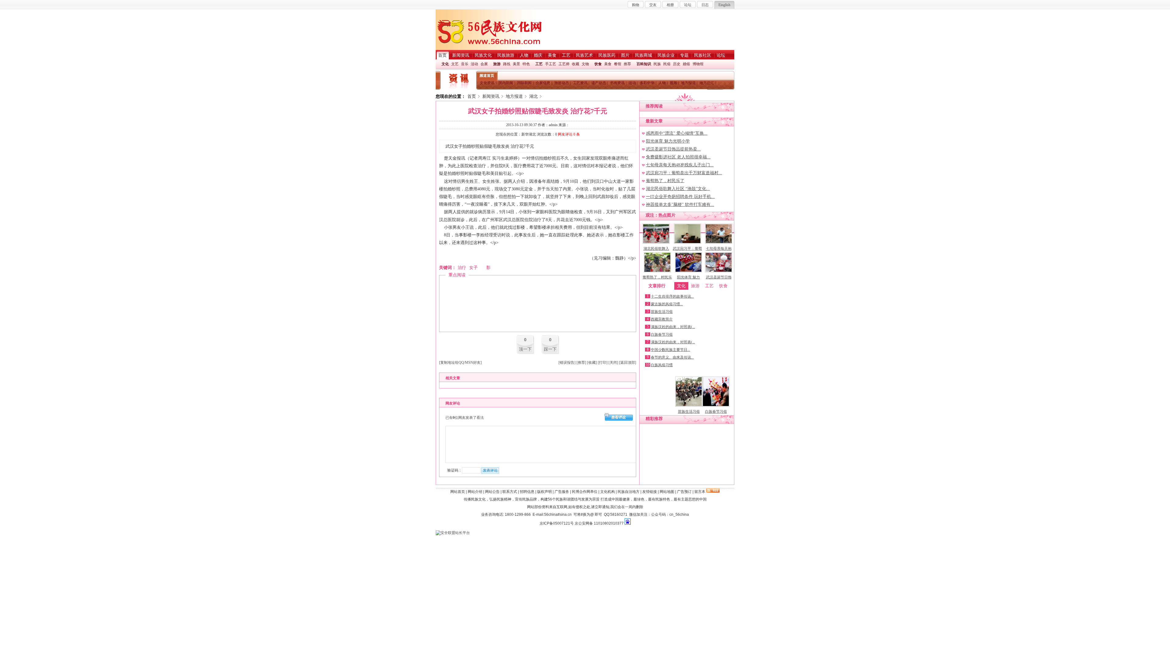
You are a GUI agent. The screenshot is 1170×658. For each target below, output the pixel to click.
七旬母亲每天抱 (719, 248)
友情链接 (649, 492)
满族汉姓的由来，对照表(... (673, 327)
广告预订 (684, 492)
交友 (653, 5)
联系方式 (509, 492)
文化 (445, 64)
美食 (608, 64)
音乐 (464, 64)
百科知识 (643, 64)
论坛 (687, 5)
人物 (662, 83)
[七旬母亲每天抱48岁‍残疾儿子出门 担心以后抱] (718, 242)
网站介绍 (475, 492)
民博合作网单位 (584, 492)
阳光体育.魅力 (688, 277)
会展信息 (543, 83)
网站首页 (457, 492)
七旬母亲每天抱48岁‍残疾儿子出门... (680, 165)
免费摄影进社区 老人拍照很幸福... (678, 157)
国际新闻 (524, 83)
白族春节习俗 (662, 334)
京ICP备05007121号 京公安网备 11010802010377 (582, 523)
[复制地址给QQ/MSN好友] (460, 362)
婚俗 (686, 64)
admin (553, 125)
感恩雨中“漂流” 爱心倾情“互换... (676, 133)
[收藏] (592, 362)
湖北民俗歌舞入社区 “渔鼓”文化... (678, 188)
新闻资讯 (490, 96)
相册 (670, 5)
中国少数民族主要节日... (670, 350)
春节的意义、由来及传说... (672, 357)
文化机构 (607, 492)
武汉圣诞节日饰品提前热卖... (673, 149)
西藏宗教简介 (662, 319)
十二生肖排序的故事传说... (672, 296)
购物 (635, 5)
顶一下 (525, 349)
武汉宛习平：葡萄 (687, 248)
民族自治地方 (629, 492)
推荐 (627, 64)
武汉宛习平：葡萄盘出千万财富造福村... (684, 173)
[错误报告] (567, 362)
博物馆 (698, 64)
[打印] (603, 362)
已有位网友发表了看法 (464, 418)
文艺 (455, 64)
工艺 (539, 64)
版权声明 (544, 492)
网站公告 (492, 492)
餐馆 (617, 64)
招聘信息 (527, 492)
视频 (673, 83)
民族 (657, 64)
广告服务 (562, 492)
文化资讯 (487, 83)
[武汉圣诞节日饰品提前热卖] (718, 271)
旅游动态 (561, 83)
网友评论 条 (569, 134)
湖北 (533, 96)
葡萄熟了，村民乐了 (665, 181)
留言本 (699, 492)
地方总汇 (707, 83)
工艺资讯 (580, 83)
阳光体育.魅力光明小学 (668, 141)
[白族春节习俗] (715, 405)
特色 (526, 64)
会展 (484, 64)
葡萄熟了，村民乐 (657, 277)
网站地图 (667, 492)
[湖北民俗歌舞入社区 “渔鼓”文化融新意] (656, 242)
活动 (474, 64)
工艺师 (563, 64)
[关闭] (613, 362)
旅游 (497, 64)
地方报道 (688, 83)
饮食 (598, 64)
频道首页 (487, 75)
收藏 (575, 64)
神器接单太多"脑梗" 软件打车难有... (680, 204)
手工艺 (550, 64)
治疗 (462, 267)
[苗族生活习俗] (688, 405)
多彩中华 (647, 83)
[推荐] (581, 362)
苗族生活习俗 (662, 312)
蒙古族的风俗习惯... (667, 304)
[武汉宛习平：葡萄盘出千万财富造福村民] (687, 242)
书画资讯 (617, 83)
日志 (705, 5)
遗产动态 (598, 83)
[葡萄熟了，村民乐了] (657, 271)
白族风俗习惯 (662, 365)
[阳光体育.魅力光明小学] (688, 271)
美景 (516, 64)
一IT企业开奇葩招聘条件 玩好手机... (680, 196)
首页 (471, 96)
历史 (676, 64)
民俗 (667, 64)
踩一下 (550, 349)
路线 (506, 64)
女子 (473, 267)
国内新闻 (505, 83)
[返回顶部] (627, 362)
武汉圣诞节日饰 (719, 277)
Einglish (724, 5)
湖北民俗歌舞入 (656, 248)
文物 (585, 64)
